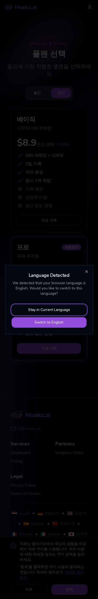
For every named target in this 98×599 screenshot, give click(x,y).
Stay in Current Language (49, 309)
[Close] (86, 271)
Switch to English (49, 322)
